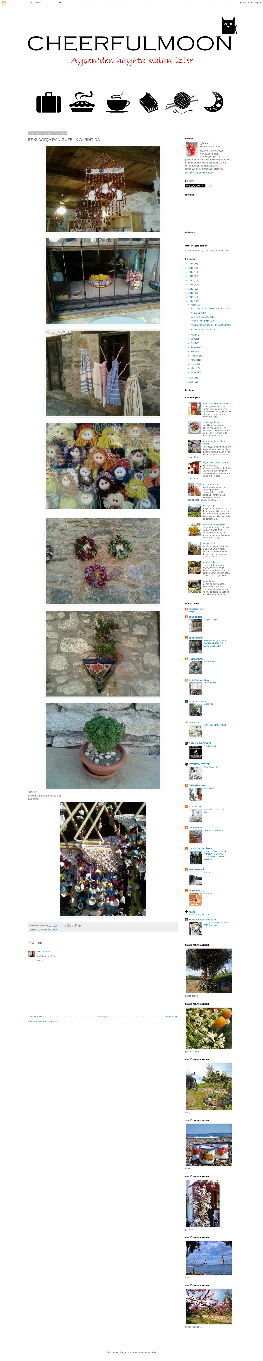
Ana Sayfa (103, 1016)
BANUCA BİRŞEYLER (200, 743)
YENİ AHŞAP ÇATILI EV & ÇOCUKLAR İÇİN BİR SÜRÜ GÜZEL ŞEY (215, 643)
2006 (191, 382)
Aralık (194, 305)
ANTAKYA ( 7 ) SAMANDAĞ (204, 329)
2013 (191, 289)
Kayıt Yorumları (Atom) (47, 1021)
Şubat (194, 372)
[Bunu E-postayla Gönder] (66, 925)
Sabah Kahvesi (210, 662)
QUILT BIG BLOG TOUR (215, 725)
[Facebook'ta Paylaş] (76, 925)
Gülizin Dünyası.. (197, 785)
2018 (191, 268)
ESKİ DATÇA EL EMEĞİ (48, 930)
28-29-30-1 (208, 893)
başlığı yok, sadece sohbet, (216, 462)
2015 (191, 280)
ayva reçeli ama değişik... (215, 524)
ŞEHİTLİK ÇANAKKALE (202, 317)
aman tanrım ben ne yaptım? (216, 403)
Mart (193, 368)
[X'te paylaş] (72, 925)
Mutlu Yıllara (209, 788)
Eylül (193, 343)
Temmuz (195, 351)
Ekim (193, 339)
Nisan (194, 364)
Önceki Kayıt (171, 1016)
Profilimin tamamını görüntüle (199, 173)
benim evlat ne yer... (212, 562)
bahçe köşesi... (210, 581)
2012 (191, 293)
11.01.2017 (208, 872)
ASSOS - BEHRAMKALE (203, 321)
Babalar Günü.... (211, 746)
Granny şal (208, 704)
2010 (191, 301)
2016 (191, 276)
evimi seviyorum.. (198, 701)
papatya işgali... (210, 505)
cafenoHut (194, 722)
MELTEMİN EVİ (196, 869)
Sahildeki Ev (195, 806)
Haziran (195, 356)
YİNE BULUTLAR (199, 313)
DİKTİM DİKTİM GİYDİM (200, 848)
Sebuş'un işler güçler (199, 680)
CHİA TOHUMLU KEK (213, 830)
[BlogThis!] (69, 925)
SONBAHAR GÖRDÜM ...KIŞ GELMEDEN (211, 325)
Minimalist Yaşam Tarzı (199, 914)
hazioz (192, 912)
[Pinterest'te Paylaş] (79, 925)
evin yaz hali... (209, 543)
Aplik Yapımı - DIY (211, 767)
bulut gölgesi (195, 617)
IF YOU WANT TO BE (199, 764)
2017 (191, 272)
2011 (191, 297)
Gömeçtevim (195, 827)
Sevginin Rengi (210, 620)
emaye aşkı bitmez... (212, 422)
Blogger (123, 1352)
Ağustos (195, 347)
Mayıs (194, 360)
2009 (191, 378)
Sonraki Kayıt (35, 1016)
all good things (196, 638)
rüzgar (192, 612)
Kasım (194, 335)
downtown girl (196, 609)
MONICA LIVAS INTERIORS (202, 919)
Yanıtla (40, 960)
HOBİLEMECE (196, 659)
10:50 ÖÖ (46, 951)
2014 (191, 284)
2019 (191, 263)
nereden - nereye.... (212, 484)
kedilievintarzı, (196, 891)
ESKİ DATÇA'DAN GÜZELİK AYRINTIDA (210, 308)
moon (206, 143)
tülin (39, 951)
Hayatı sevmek (210, 683)
